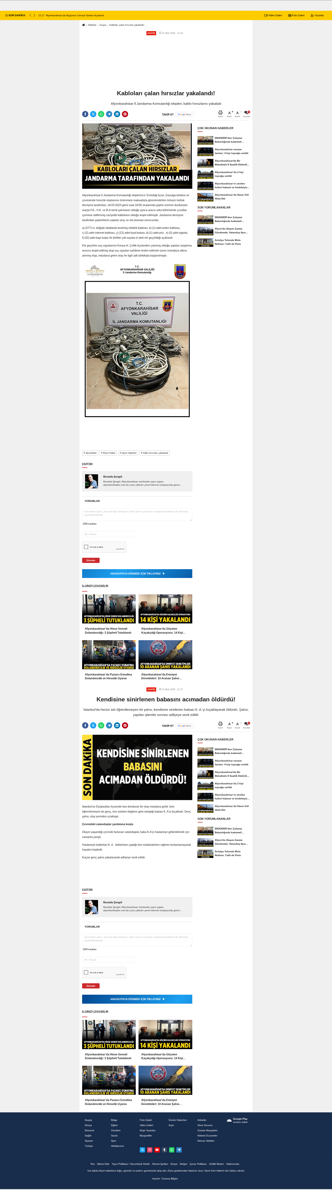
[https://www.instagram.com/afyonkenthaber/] (149, 1149)
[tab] (92, 501)
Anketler (201, 1120)
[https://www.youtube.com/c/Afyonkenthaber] (157, 1149)
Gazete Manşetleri (207, 1130)
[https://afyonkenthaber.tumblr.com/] (164, 1149)
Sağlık (88, 1135)
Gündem (116, 1130)
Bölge (114, 1120)
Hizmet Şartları (160, 1164)
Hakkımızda (232, 1164)
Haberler (92, 25)
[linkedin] (117, 114)
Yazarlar (319, 15)
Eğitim (114, 1125)
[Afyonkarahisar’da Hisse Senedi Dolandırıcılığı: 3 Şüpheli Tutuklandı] (109, 608)
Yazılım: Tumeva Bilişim (165, 1178)
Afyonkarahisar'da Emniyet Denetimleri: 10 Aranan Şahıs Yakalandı (160, 676)
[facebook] (85, 114)
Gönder (90, 560)
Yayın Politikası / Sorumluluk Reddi (131, 1164)
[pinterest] (125, 114)
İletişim (183, 1164)
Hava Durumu (205, 1125)
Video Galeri (275, 15)
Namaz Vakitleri (205, 1141)
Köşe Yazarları (148, 1130)
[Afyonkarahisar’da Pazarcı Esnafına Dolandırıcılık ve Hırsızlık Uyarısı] (109, 654)
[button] (34, 15)
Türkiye (89, 1146)
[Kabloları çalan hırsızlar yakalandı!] (137, 156)
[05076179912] (171, 1149)
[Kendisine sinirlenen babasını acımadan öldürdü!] (137, 767)
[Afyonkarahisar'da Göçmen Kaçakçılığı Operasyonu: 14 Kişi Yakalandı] (165, 608)
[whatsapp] (101, 114)
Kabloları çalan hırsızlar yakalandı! (126, 25)
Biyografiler (146, 1135)
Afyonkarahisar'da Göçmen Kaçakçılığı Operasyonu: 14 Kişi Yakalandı (162, 631)
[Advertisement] (166, 62)
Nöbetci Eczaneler (207, 1135)
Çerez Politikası (198, 1164)
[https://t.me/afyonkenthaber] (179, 1149)
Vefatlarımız (117, 1146)
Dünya (88, 1125)
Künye (173, 1164)
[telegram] (109, 114)
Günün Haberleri (178, 1120)
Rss (93, 1164)
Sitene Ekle (103, 1164)
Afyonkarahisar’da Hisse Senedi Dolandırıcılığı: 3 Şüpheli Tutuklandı (108, 630)
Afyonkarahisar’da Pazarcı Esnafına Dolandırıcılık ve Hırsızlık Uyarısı (108, 676)
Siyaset (89, 1141)
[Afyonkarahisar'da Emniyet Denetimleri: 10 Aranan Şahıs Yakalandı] (165, 654)
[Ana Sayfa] (83, 25)
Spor (113, 1141)
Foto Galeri (298, 15)
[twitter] (93, 114)
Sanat (114, 1135)
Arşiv (171, 1125)
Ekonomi (89, 1130)
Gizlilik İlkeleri (216, 1164)
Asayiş (102, 25)
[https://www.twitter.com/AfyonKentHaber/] (142, 1149)
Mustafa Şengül (112, 476)
